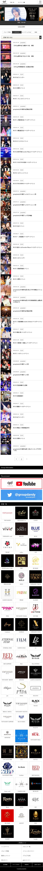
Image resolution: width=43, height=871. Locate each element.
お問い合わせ (37, 864)
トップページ (5, 846)
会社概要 (5, 864)
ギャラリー (21, 2)
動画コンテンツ (5, 855)
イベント (17, 32)
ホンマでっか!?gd (26, 32)
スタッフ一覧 (26, 846)
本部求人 (27, 864)
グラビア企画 (26, 855)
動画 (36, 32)
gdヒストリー (26, 860)
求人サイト (4, 860)
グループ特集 (7, 32)
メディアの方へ (16, 864)
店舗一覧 (12, 2)
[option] (21, 15)
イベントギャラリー (28, 851)
